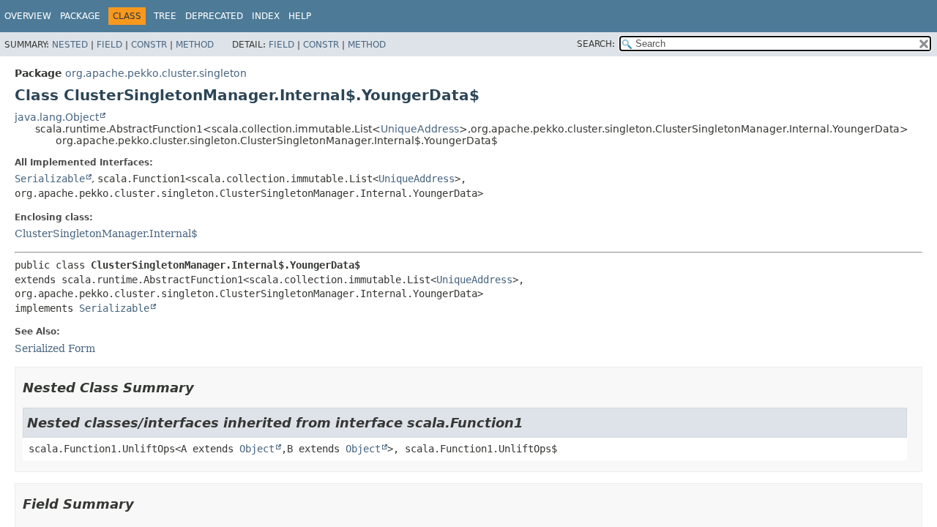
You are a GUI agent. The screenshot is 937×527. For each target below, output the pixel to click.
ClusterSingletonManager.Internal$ (106, 233)
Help (299, 16)
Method (195, 45)
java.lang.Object (57, 117)
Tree (165, 16)
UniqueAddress (420, 129)
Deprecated (214, 16)
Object (257, 449)
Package (80, 16)
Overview (27, 16)
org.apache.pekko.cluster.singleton (156, 73)
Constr (149, 45)
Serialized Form (55, 348)
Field (109, 45)
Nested (70, 45)
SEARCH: (596, 44)
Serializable (50, 178)
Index (266, 16)
